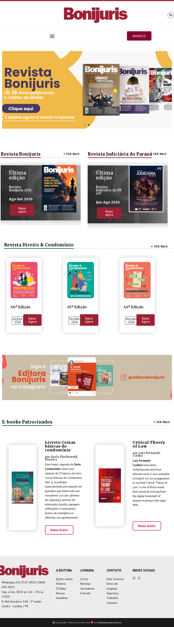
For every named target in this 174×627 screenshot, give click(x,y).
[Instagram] (134, 578)
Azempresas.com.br (110, 622)
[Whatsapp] (139, 578)
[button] (171, 15)
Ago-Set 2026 (20, 199)
